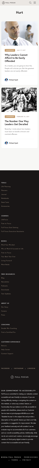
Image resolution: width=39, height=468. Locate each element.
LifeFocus (4, 220)
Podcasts (4, 286)
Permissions (31, 457)
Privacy (27, 460)
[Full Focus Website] (19, 377)
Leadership (10, 50)
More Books (5, 264)
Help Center (5, 349)
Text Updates (6, 294)
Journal (3, 194)
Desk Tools (5, 202)
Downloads (5, 290)
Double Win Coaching (9, 328)
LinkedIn (31, 368)
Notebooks (5, 198)
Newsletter (5, 282)
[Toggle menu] (34, 3)
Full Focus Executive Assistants (12, 231)
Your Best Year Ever (8, 257)
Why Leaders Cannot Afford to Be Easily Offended (16, 58)
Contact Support (7, 353)
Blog (2, 278)
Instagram (18, 368)
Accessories (5, 206)
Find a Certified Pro (8, 332)
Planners (4, 190)
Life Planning (6, 186)
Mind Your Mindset (8, 245)
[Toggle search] (30, 3)
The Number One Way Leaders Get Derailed (17, 123)
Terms (14, 460)
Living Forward (6, 261)
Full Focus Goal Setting (9, 227)
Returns (4, 346)
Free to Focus (6, 223)
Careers (4, 311)
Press (3, 315)
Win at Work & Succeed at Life (12, 249)
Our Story (4, 307)
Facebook (5, 368)
